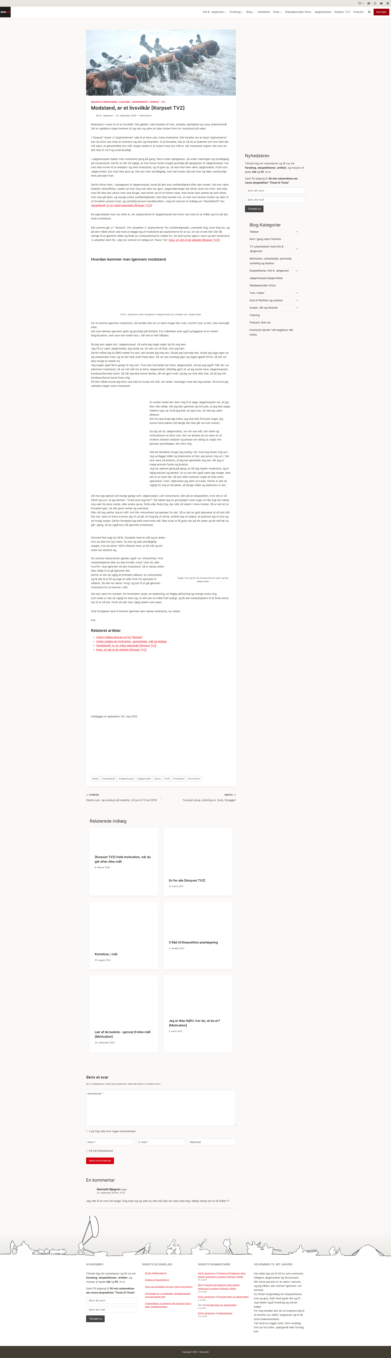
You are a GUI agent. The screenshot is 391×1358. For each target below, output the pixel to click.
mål (166, 778)
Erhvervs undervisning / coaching (110, 102)
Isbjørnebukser (225, 1313)
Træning (255, 315)
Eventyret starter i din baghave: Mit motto (271, 332)
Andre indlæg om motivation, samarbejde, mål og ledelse (131, 641)
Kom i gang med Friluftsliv (265, 239)
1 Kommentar (145, 115)
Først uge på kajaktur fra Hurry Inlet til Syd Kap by (169, 1286)
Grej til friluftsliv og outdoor (266, 300)
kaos (158, 778)
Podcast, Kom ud (260, 322)
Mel (199, 1285)
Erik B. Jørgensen (104, 115)
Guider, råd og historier (264, 307)
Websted (195, 1142)
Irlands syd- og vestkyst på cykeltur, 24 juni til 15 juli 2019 (121, 798)
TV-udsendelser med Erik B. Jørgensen (267, 249)
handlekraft (109, 778)
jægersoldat (144, 778)
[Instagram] (375, 3)
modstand (178, 778)
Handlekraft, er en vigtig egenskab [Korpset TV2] (126, 645)
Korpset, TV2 (342, 11)
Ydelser (254, 231)
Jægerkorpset (322, 11)
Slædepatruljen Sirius (298, 11)
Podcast (358, 11)
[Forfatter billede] (93, 116)
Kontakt (381, 12)
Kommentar (96, 1093)
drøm (95, 778)
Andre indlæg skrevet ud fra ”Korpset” (119, 637)
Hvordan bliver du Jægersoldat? (233, 1296)
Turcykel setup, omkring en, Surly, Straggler (209, 798)
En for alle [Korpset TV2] (187, 880)
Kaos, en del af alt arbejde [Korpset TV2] (121, 649)
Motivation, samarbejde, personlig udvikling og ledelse (270, 261)
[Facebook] (368, 3)
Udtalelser (263, 11)
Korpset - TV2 (157, 102)
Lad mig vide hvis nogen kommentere (112, 1131)
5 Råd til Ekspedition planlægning (193, 942)
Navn (92, 1142)
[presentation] (124, 839)
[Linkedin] (387, 3)
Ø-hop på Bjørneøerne (155, 1273)
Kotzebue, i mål (106, 954)
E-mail (144, 1142)
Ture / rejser (257, 292)
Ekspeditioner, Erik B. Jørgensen (269, 270)
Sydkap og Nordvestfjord (157, 1280)
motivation (194, 778)
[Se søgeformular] (369, 12)
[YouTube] (381, 3)
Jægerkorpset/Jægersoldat (266, 278)
